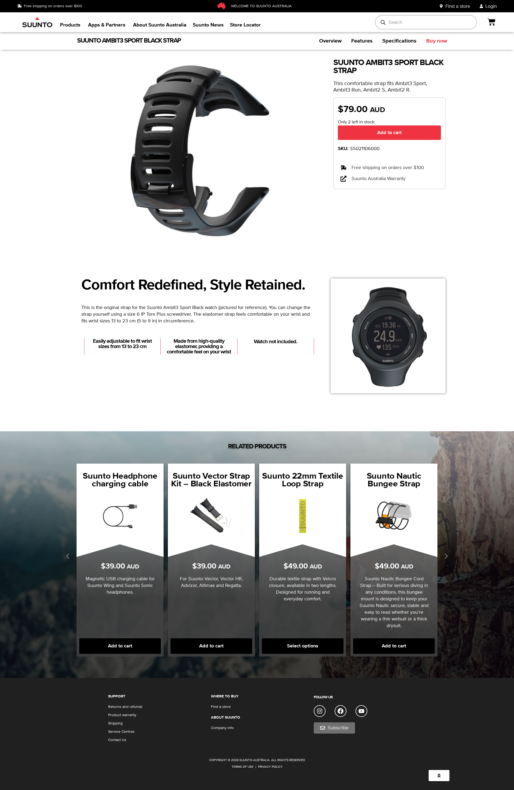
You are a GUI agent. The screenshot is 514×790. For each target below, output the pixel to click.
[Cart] (492, 22)
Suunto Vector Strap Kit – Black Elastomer (211, 480)
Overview (330, 40)
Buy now (436, 40)
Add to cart (389, 132)
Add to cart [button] (211, 646)
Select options (302, 646)
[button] (67, 556)
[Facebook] (340, 711)
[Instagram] (320, 711)
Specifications (399, 40)
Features (362, 40)
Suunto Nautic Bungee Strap (394, 480)
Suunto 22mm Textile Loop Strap (302, 480)
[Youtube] (361, 711)
